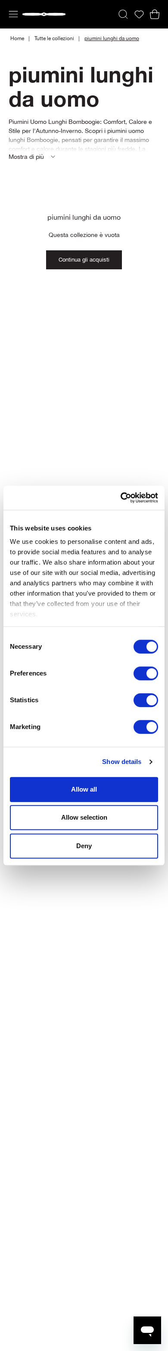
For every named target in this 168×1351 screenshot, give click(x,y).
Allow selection (84, 817)
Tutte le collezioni (54, 38)
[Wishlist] (139, 14)
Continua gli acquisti (84, 259)
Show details (121, 761)
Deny (84, 845)
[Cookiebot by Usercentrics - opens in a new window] (121, 497)
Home (17, 38)
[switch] (146, 673)
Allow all (84, 789)
